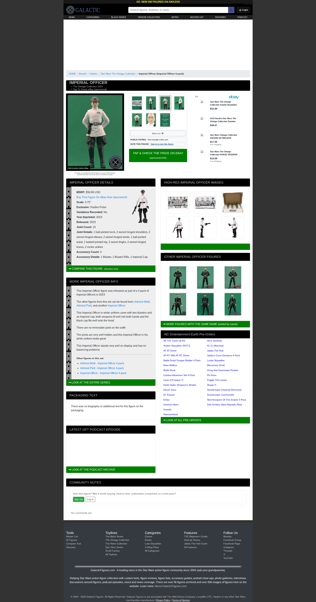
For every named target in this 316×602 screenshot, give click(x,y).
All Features (190, 547)
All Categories (152, 550)
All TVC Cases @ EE (174, 340)
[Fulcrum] (248, 4)
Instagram (228, 547)
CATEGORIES (92, 17)
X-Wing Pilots (152, 547)
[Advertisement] (158, 44)
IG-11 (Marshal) (215, 345)
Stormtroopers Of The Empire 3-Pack (226, 399)
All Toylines (111, 554)
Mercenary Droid (216, 365)
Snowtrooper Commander (220, 394)
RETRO (175, 17)
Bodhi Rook (169, 370)
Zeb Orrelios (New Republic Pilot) (224, 404)
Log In (90, 499)
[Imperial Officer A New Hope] (178, 277)
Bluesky (227, 536)
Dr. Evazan (169, 394)
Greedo (167, 409)
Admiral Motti (142, 301)
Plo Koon (211, 375)
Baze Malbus (170, 365)
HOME (72, 73)
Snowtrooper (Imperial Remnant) (224, 389)
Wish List (162, 133)
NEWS (72, 17)
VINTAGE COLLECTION (149, 17)
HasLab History (192, 540)
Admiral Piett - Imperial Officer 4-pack (102, 368)
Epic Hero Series (114, 547)
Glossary (70, 547)
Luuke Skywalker (216, 360)
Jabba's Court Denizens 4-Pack (223, 355)
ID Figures (71, 540)
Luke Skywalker (153, 543)
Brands (82, 73)
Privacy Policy (163, 600)
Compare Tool (73, 543)
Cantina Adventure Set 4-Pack (179, 375)
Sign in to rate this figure (162, 144)
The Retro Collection (116, 543)
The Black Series (114, 536)
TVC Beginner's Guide (196, 536)
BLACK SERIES (118, 17)
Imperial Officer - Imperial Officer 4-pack (103, 373)
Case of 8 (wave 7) (173, 380)
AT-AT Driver (170, 350)
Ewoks (148, 540)
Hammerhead (170, 414)
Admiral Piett (84, 305)
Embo (166, 399)
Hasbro (93, 73)
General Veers (170, 404)
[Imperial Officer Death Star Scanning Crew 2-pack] (178, 304)
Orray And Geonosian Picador (222, 370)
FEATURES (220, 17)
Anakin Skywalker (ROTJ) (176, 345)
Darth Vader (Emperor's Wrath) (179, 385)
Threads (227, 550)
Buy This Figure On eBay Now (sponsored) (101, 197)
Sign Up (78, 499)
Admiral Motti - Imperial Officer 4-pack (102, 363)
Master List (72, 536)
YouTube (228, 558)
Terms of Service (181, 600)
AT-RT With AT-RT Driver (176, 355)
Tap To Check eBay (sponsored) (90, 89)
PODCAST (242, 17)
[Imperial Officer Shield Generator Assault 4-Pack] (233, 304)
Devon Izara (169, 389)
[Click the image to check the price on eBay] (95, 132)
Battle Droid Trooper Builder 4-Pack (182, 360)
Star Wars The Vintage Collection (118, 73)
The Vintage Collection (85, 86)
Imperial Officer (116, 305)
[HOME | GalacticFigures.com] (84, 10)
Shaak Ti (211, 385)
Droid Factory (112, 550)
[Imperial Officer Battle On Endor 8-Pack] (205, 304)
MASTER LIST (196, 17)
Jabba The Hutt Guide (195, 543)
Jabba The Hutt (215, 350)
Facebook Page (231, 543)
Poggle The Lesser (217, 380)
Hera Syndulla (214, 340)
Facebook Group (232, 540)
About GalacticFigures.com (170, 586)
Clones (148, 536)
